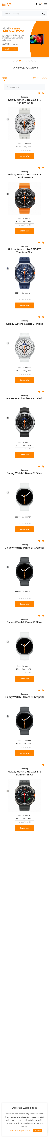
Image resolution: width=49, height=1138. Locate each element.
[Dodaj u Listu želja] (39, 93)
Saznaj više (24, 156)
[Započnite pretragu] (44, 14)
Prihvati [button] (38, 1130)
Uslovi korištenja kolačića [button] (19, 1130)
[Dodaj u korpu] (43, 93)
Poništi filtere (40, 78)
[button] (40, 3)
